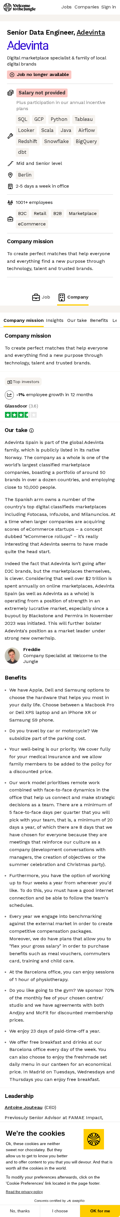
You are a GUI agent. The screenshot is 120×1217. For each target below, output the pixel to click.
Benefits (99, 320)
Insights (54, 320)
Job (46, 297)
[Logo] (19, 7)
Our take (77, 320)
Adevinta (91, 32)
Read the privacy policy (24, 1192)
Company (78, 297)
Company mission (23, 320)
